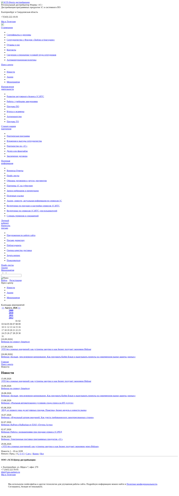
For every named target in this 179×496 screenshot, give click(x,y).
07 (14, 324)
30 (19, 333)
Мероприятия (13, 82)
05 (8, 324)
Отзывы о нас (13, 45)
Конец (36, 453)
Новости (11, 72)
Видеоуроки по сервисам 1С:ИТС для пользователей (32, 211)
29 (17, 333)
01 (17, 321)
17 (3, 330)
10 (3, 327)
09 (19, 324)
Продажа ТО (13, 121)
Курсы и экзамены (15, 111)
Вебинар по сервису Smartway (15, 342)
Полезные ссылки (15, 196)
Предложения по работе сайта (21, 235)
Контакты (11, 50)
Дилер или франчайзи (17, 151)
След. (28, 453)
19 (8, 330)
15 (17, 327)
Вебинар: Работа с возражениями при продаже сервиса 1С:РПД (31, 432)
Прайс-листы (13, 175)
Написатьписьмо (5, 226)
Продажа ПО (13, 106)
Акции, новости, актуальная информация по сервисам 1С (34, 201)
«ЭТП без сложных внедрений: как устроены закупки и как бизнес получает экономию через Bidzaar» (50, 446)
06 (11, 324)
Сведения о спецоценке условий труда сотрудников (31, 55)
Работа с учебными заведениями (22, 101)
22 (17, 330)
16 (19, 327)
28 (14, 333)
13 (11, 327)
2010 (11, 313)
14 (14, 327)
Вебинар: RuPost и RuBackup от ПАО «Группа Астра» (27, 424)
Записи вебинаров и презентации (23, 191)
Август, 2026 (11, 308)
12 (8, 327)
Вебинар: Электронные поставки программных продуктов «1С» (32, 439)
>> (19, 308)
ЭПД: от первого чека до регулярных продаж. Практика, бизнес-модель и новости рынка (43, 410)
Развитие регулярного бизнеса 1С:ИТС (25, 96)
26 (8, 333)
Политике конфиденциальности (142, 484)
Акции (10, 77)
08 (17, 324)
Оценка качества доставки (19, 250)
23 (19, 330)
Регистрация (16, 280)
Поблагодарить (14, 245)
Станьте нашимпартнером (8, 127)
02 (19, 321)
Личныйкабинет (5, 221)
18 (5, 330)
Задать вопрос (13, 255)
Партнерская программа (18, 136)
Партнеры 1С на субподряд (20, 185)
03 (3, 324)
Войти (4, 280)
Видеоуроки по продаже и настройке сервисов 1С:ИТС (33, 206)
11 (5, 327)
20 (11, 330)
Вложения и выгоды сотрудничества (24, 141)
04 (5, 324)
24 (3, 333)
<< (3, 308)
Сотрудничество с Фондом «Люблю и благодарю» (31, 40)
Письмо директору (16, 240)
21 (14, 330)
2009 (11, 310)
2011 (11, 315)
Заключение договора (17, 156)
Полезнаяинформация (7, 162)
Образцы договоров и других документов (27, 180)
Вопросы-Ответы (15, 170)
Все (42, 453)
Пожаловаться (13, 260)
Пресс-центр (7, 64)
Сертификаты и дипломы (19, 35)
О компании (7, 27)
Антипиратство (14, 116)
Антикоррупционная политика (21, 60)
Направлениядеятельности (7, 87)
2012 (11, 318)
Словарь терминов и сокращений (23, 216)
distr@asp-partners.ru (10, 472)
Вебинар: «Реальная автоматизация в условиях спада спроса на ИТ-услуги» (37, 403)
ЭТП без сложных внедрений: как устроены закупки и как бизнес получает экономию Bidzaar (46, 349)
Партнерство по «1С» (17, 146)
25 (5, 333)
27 (11, 333)
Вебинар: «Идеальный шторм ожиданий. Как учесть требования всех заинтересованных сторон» (47, 417)
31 (3, 336)
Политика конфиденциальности (16, 462)
